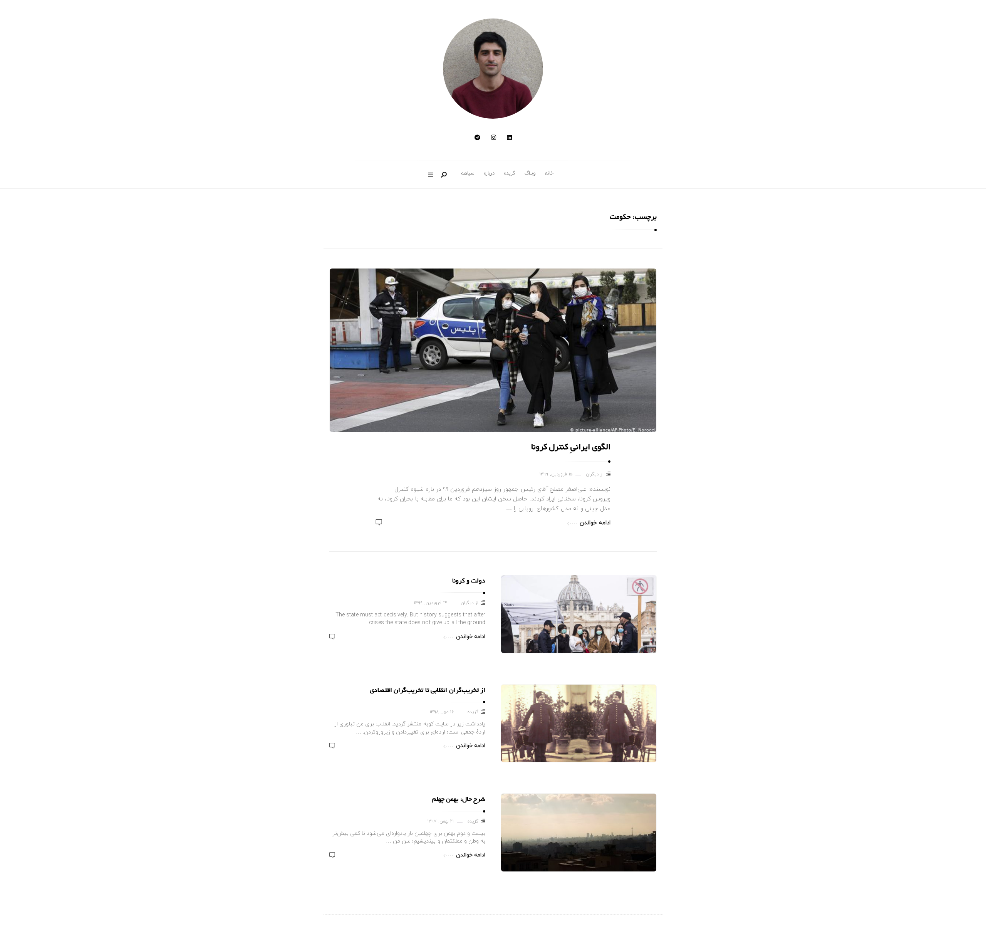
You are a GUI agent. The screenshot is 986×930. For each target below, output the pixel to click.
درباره (489, 173)
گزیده (509, 173)
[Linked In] (509, 138)
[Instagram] (493, 138)
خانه (549, 173)
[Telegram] (477, 138)
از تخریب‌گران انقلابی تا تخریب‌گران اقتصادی (427, 690)
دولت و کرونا (468, 581)
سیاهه (468, 173)
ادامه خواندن (595, 523)
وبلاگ (530, 173)
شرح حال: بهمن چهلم (458, 799)
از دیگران (595, 474)
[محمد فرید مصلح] (493, 68)
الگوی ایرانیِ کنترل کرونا (570, 447)
